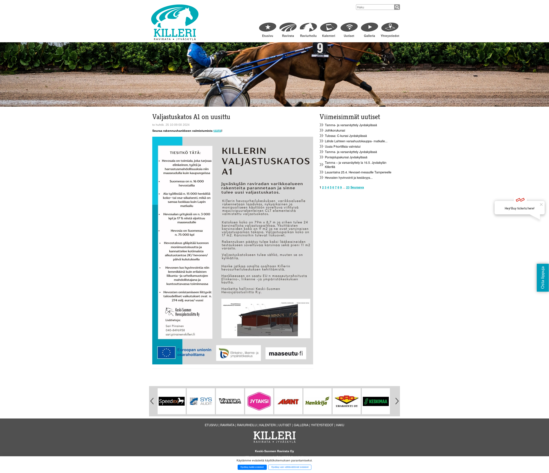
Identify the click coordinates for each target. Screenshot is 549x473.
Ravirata (288, 35)
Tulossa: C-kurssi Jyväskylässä (346, 135)
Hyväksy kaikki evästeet (252, 466)
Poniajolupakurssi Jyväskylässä (346, 157)
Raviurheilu (308, 35)
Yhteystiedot (390, 35)
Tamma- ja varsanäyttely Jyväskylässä (351, 125)
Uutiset (349, 35)
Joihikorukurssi (335, 130)
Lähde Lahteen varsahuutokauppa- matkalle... (356, 141)
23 (348, 187)
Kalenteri (328, 35)
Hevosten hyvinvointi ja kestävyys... (349, 177)
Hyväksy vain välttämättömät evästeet (290, 466)
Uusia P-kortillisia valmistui (342, 146)
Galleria (369, 35)
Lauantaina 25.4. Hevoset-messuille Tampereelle (358, 172)
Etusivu (267, 35)
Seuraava (357, 187)
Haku (340, 425)
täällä (217, 130)
